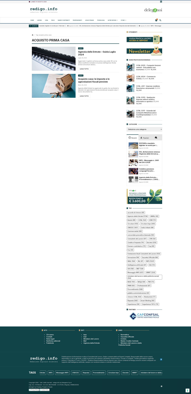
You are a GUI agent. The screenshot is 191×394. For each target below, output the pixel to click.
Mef (84, 341)
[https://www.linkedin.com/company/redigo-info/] (161, 2)
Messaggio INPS (136, 272)
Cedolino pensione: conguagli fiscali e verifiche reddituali (146, 170)
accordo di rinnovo (136, 213)
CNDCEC (133, 227)
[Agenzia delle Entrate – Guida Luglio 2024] (54, 59)
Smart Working (147, 301)
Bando (131, 220)
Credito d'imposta (136, 242)
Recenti (134, 138)
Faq (151, 246)
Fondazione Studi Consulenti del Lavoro (144, 254)
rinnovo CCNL (134, 297)
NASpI (141, 282)
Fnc (130, 250)
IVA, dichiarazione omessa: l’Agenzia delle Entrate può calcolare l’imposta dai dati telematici (97, 26)
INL (140, 261)
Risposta (133, 301)
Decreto (151, 242)
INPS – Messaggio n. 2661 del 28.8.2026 (152, 26)
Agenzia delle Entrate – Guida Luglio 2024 (97, 53)
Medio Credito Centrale (129, 341)
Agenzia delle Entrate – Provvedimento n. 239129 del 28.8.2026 (149, 178)
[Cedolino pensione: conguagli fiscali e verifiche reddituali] (133, 171)
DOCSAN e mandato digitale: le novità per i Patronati (147, 144)
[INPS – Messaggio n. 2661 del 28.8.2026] (133, 162)
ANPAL (154, 216)
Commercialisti (135, 231)
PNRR (131, 286)
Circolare (133, 224)
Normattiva (125, 335)
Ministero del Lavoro (91, 339)
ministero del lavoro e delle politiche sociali (143, 277)
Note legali (50, 339)
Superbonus (133, 304)
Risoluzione (149, 297)
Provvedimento (135, 289)
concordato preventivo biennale (141, 235)
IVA (131, 269)
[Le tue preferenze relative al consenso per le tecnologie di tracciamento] (187, 390)
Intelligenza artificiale (137, 265)
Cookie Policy (45, 390)
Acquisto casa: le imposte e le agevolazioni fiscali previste (94, 80)
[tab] (132, 137)
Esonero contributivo (137, 246)
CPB (152, 239)
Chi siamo (50, 335)
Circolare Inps (148, 224)
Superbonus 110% (150, 304)
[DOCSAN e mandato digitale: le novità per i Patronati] (133, 145)
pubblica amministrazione (138, 293)
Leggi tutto (84, 69)
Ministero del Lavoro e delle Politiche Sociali (130, 344)
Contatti (49, 337)
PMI (151, 282)
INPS (150, 261)
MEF (139, 269)
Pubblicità (50, 343)
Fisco (81, 48)
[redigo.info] (44, 10)
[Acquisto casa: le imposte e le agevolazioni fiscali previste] (54, 86)
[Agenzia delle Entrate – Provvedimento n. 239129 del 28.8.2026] (133, 179)
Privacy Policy (34, 390)
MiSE (131, 282)
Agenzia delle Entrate (138, 216)
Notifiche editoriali (53, 341)
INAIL (131, 261)
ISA (152, 265)
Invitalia (123, 339)
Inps (85, 335)
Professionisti (143, 286)
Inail (84, 337)
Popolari (146, 138)
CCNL (142, 220)
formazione (133, 257)
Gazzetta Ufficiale (150, 257)
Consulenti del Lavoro (137, 239)
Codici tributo (147, 227)
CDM (152, 220)
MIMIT (150, 272)
